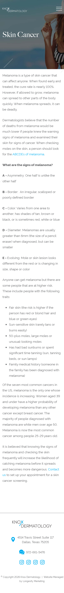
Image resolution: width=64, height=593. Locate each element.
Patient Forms (17, 68)
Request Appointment (31, 96)
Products (17, 17)
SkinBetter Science (21, 34)
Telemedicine (16, 76)
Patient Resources (28, 52)
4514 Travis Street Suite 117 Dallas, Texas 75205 (35, 539)
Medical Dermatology (32, 9)
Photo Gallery (23, 87)
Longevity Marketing (34, 580)
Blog (10, 61)
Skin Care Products (22, 41)
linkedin (42, 562)
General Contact (26, 105)
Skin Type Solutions (22, 26)
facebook (21, 562)
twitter (35, 562)
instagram (28, 562)
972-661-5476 (35, 552)
